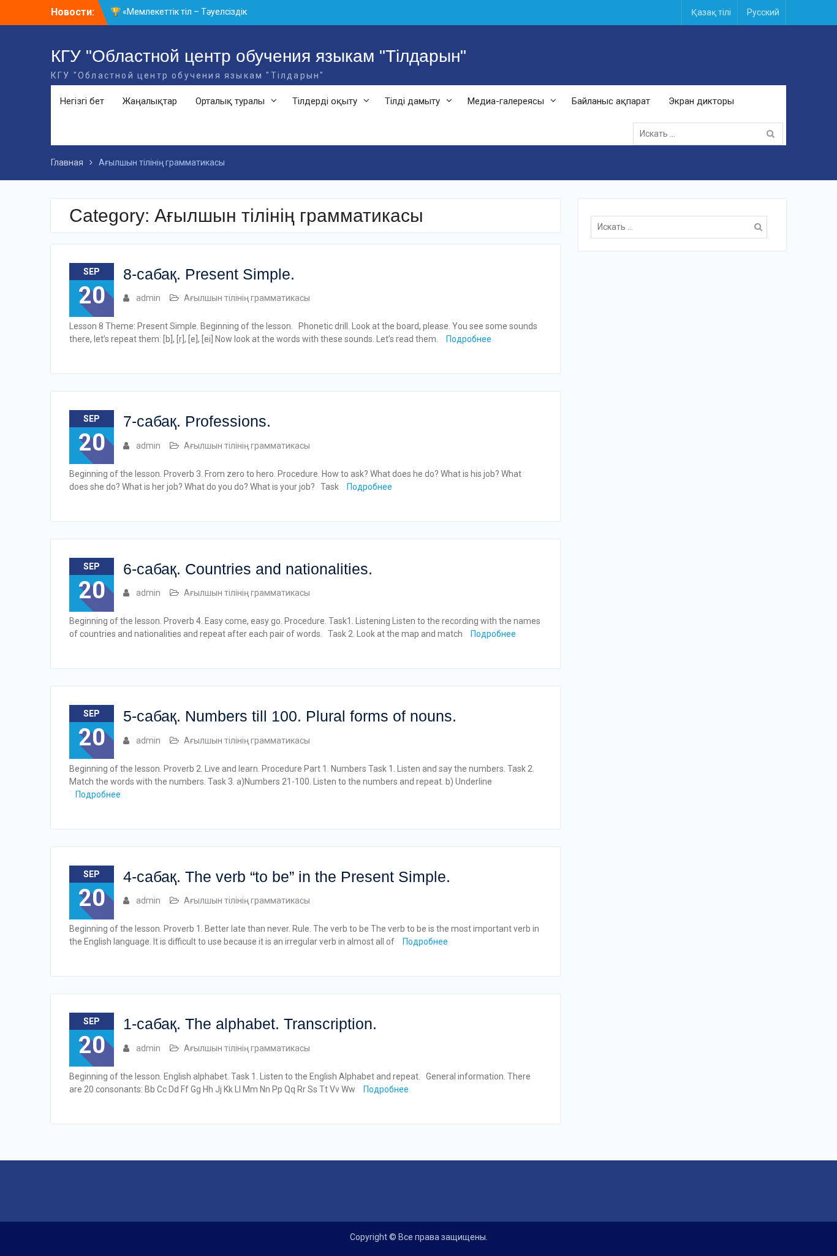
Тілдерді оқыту (324, 101)
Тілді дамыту (412, 101)
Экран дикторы (701, 101)
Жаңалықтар (150, 101)
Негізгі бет (82, 101)
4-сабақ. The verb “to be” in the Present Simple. (286, 876)
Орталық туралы (230, 101)
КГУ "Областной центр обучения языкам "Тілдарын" (258, 56)
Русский (763, 12)
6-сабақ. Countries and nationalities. (248, 568)
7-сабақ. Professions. (197, 421)
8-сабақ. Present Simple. (209, 274)
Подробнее (468, 339)
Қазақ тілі (711, 12)
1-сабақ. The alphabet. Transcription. (250, 1023)
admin (148, 298)
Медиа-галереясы (506, 101)
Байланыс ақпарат (611, 101)
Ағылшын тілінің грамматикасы (247, 298)
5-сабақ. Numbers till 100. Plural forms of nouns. (289, 716)
